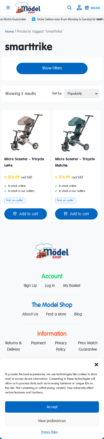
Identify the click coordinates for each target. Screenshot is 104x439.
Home (9, 31)
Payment (38, 343)
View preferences (52, 421)
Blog (78, 314)
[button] (96, 364)
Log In (50, 286)
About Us (30, 314)
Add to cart (28, 214)
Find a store (56, 314)
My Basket (71, 286)
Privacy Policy (49, 432)
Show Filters (52, 68)
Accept (52, 407)
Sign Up (30, 286)
